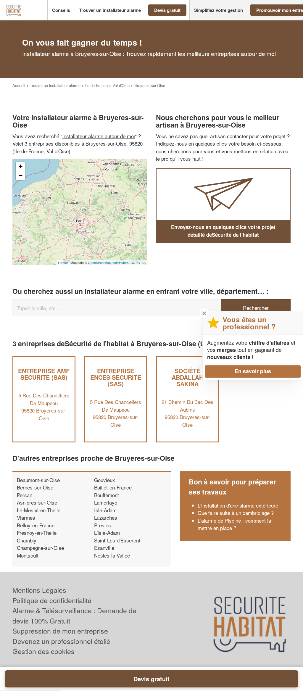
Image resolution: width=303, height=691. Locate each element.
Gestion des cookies (43, 651)
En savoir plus (253, 371)
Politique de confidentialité (51, 600)
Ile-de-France (96, 85)
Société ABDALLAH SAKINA (187, 377)
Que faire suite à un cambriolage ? (236, 512)
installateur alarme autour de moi (98, 136)
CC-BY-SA (138, 262)
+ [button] (20, 166)
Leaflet (63, 262)
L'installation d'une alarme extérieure (238, 505)
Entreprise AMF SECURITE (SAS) (44, 373)
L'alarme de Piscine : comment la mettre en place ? (234, 524)
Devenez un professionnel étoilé (61, 641)
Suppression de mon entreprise (60, 631)
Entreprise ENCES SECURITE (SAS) (115, 377)
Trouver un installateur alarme (55, 85)
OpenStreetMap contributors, (109, 262)
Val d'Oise (121, 85)
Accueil (18, 85)
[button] (61, 10)
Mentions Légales (39, 590)
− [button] (20, 175)
